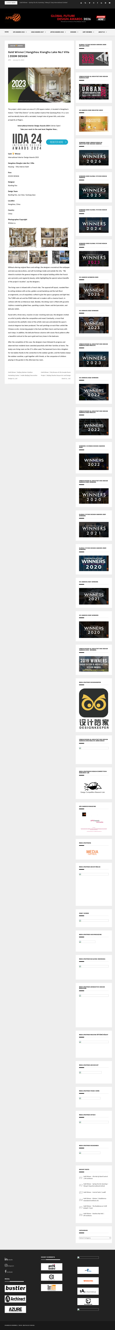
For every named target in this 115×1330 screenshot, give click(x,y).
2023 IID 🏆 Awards (16, 46)
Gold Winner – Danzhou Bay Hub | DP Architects (93, 1214)
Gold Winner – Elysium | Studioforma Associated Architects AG (94, 1199)
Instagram (10, 1266)
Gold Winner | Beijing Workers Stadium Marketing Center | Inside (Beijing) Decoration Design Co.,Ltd (22, 376)
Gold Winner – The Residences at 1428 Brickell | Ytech (95, 1207)
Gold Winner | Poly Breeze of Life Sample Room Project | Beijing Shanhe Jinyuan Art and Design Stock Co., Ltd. (56, 376)
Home (7, 32)
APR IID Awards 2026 (57, 32)
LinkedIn (10, 1260)
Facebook (9, 1272)
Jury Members (87, 32)
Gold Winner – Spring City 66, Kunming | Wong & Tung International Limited (43, 2)
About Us (101, 32)
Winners (73, 32)
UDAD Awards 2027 (37, 32)
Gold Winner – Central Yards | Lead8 (94, 1192)
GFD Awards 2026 (19, 32)
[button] (81, 3)
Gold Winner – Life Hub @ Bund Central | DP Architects (95, 1177)
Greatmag (25, 1325)
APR (9, 60)
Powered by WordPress (11, 1325)
